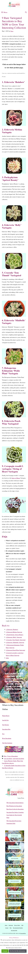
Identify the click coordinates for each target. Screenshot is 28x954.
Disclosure (11, 925)
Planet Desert (5, 715)
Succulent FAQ (14, 930)
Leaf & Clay (5, 720)
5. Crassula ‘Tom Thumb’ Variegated (15, 640)
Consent (5, 951)
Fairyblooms (5, 725)
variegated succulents (18, 758)
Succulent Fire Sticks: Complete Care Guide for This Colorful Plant (15, 814)
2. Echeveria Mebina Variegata (14, 632)
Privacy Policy (17, 925)
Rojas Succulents (6, 738)
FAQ (22, 925)
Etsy (3, 734)
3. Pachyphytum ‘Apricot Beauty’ (14, 634)
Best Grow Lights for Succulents (15, 809)
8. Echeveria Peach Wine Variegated (15, 650)
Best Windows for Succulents (14, 806)
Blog (5, 756)
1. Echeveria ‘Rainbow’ (12, 629)
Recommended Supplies (18, 927)
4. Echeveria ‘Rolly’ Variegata (14, 637)
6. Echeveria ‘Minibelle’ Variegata (15, 642)
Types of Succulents (12, 756)
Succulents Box (6, 729)
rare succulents (8, 758)
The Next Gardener (7, 743)
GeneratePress (23, 933)
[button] (26, 12)
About (6, 925)
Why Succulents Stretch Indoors (15, 802)
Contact (6, 927)
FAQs (7, 658)
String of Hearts (16, 478)
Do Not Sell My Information (17, 951)
